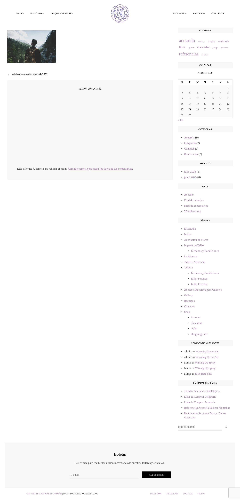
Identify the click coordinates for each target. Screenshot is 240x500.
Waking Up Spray (205, 362)
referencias (189, 53)
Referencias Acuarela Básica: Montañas (207, 407)
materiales (203, 47)
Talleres (188, 267)
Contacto (217, 13)
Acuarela (189, 137)
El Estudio (190, 228)
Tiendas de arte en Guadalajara (202, 391)
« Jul (180, 120)
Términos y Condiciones (205, 250)
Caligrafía (190, 143)
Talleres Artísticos (194, 262)
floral (182, 47)
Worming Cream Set (207, 351)
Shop (187, 311)
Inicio (20, 13)
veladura (205, 55)
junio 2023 (190, 177)
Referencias (191, 154)
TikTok (201, 494)
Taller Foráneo (199, 278)
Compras (189, 148)
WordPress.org (192, 211)
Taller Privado (199, 284)
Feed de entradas (194, 200)
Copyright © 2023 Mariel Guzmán (44, 494)
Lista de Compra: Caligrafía (200, 396)
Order (194, 328)
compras (223, 41)
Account (195, 317)
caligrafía (211, 41)
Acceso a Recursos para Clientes (203, 289)
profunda (224, 48)
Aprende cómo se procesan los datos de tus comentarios (100, 168)
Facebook (155, 494)
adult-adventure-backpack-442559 (30, 74)
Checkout (196, 323)
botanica (201, 41)
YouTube (188, 494)
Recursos (199, 13)
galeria (191, 48)
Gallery (188, 295)
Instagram (172, 494)
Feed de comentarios (196, 205)
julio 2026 (190, 171)
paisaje (215, 48)
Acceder (189, 194)
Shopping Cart (199, 334)
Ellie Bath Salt (203, 373)
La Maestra (190, 256)
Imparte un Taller (194, 245)
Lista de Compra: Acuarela (199, 402)
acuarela (187, 40)
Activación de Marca (196, 239)
